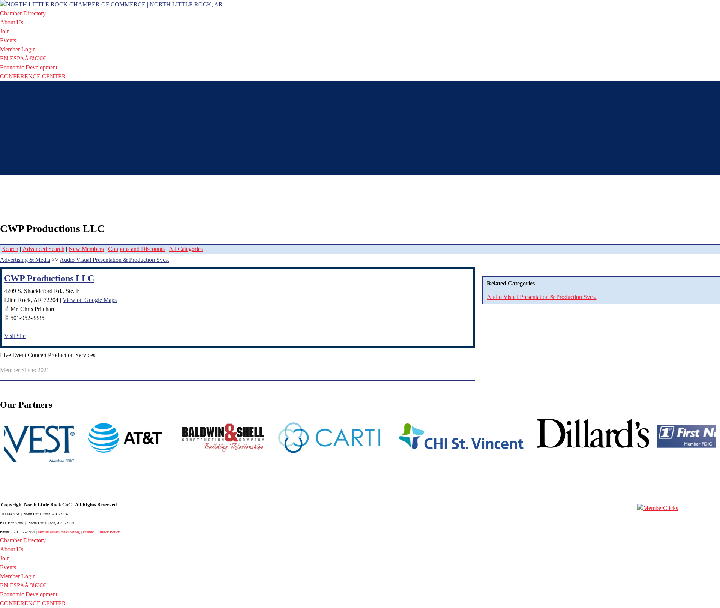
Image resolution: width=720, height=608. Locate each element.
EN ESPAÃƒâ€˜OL (24, 58)
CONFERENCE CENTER (33, 76)
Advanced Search (43, 249)
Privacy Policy (109, 532)
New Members (86, 249)
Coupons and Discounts (136, 249)
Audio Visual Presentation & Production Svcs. (541, 297)
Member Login (18, 49)
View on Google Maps (90, 300)
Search (10, 249)
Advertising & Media (25, 260)
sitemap (88, 532)
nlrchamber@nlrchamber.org (59, 532)
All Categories (186, 249)
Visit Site (15, 336)
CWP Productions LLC (49, 278)
